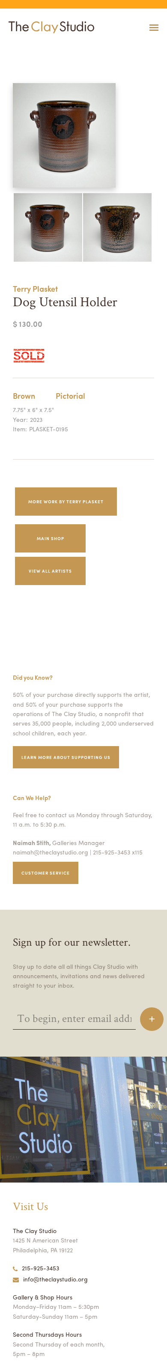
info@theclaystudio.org (55, 1279)
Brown (24, 395)
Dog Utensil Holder (17, 48)
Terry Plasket (35, 288)
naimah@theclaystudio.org (50, 852)
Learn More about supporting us (65, 757)
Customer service (45, 873)
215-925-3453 (40, 1267)
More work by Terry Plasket (66, 502)
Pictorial (70, 395)
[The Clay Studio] (49, 27)
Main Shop (50, 538)
